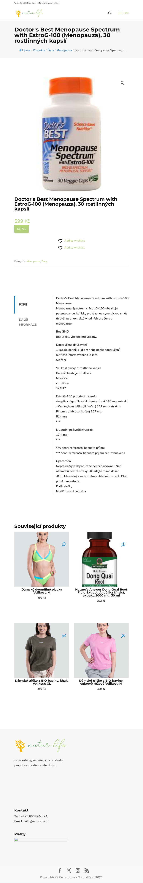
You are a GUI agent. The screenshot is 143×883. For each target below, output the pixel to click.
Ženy (44, 261)
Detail (21, 229)
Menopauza (33, 261)
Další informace (27, 322)
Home (26, 50)
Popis (23, 305)
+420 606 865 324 (26, 2)
